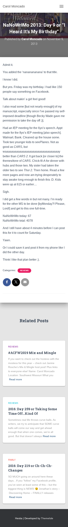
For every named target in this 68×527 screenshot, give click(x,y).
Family (12, 460)
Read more (15, 379)
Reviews (24, 270)
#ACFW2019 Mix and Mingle (32, 353)
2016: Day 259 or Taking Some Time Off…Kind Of (32, 411)
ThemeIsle (47, 518)
